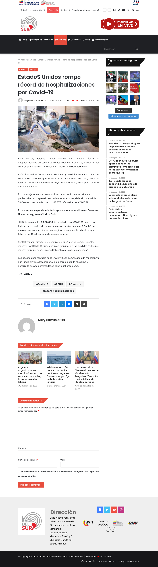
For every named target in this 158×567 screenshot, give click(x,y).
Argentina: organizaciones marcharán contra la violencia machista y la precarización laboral (30, 375)
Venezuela (37, 39)
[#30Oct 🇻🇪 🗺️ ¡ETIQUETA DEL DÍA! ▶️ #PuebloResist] (123, 88)
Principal (33, 69)
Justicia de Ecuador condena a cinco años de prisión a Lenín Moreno (94, 10)
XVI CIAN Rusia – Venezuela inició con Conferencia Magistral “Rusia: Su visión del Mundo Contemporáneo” (87, 375)
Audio (87, 39)
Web (62, 460)
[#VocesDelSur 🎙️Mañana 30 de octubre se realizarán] (123, 100)
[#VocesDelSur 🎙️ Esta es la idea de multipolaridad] (135, 100)
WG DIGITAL (105, 556)
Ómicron (76, 284)
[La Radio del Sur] (29, 24)
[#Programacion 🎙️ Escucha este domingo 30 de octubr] (135, 88)
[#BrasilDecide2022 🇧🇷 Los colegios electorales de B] (111, 88)
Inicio (24, 39)
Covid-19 (42, 284)
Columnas (75, 39)
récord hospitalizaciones (59, 290)
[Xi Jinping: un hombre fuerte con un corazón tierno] (123, 76)
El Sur (50, 39)
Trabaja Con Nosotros (128, 561)
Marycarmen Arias (32, 100)
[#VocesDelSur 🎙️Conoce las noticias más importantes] (111, 76)
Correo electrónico (28, 460)
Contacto (102, 561)
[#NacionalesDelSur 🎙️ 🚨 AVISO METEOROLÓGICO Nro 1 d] (111, 100)
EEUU (59, 284)
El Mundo (61, 39)
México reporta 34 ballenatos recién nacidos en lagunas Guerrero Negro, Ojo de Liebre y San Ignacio (58, 375)
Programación (101, 39)
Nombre (22, 448)
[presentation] (108, 530)
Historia (112, 561)
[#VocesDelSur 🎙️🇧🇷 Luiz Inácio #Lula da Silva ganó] (135, 76)
